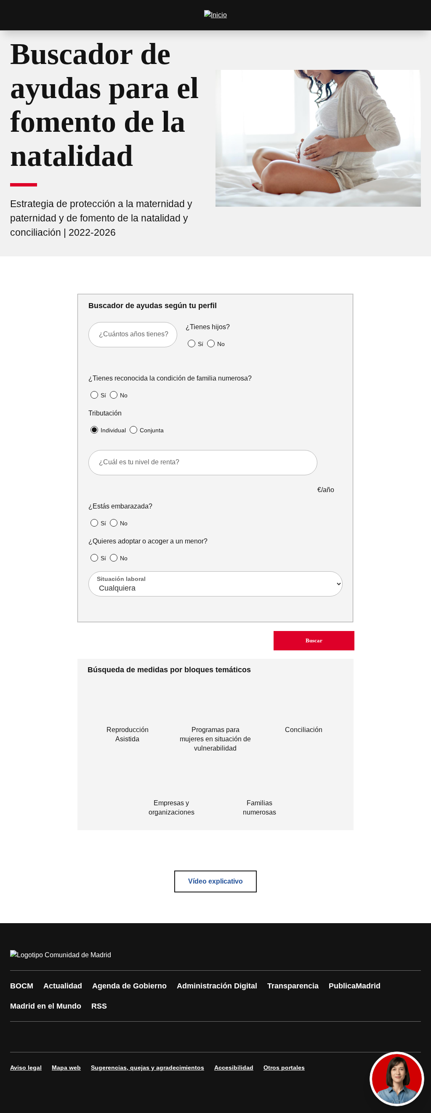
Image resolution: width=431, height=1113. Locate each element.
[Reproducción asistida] (127, 707)
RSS (99, 1006)
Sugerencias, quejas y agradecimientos (147, 1067)
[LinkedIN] (123, 1037)
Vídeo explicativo (215, 881)
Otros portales (284, 1067)
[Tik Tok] (173, 1037)
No (221, 344)
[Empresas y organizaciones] (171, 781)
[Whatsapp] (148, 1037)
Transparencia (293, 986)
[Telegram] (224, 1037)
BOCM (21, 986)
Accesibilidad (233, 1067)
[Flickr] (198, 1037)
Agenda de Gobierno (129, 986)
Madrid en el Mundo (45, 1006)
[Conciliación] (303, 707)
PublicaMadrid (354, 986)
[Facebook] (22, 1037)
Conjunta (152, 430)
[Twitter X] (72, 1037)
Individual (113, 430)
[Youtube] (97, 1037)
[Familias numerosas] (260, 781)
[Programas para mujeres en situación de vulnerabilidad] (215, 707)
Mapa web (66, 1067)
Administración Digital (217, 986)
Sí (200, 344)
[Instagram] (47, 1037)
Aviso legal (26, 1067)
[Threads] (249, 1037)
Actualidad (62, 986)
